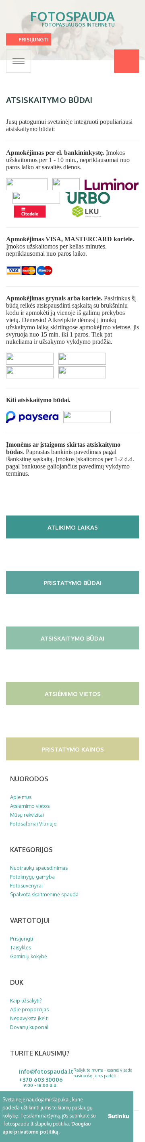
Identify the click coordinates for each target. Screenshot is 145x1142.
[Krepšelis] (126, 61)
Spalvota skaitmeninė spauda (44, 894)
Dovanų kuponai (29, 1027)
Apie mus (20, 797)
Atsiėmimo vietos (73, 693)
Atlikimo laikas (73, 527)
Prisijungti (34, 40)
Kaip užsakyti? (26, 1000)
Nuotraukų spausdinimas (39, 868)
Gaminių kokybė (28, 956)
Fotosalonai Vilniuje (33, 823)
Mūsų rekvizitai (27, 814)
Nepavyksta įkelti (29, 1018)
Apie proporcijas (29, 1009)
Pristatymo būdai (73, 582)
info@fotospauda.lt (46, 1071)
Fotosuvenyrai (26, 885)
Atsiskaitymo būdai (72, 638)
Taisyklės (20, 947)
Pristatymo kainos (72, 749)
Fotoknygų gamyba (32, 876)
